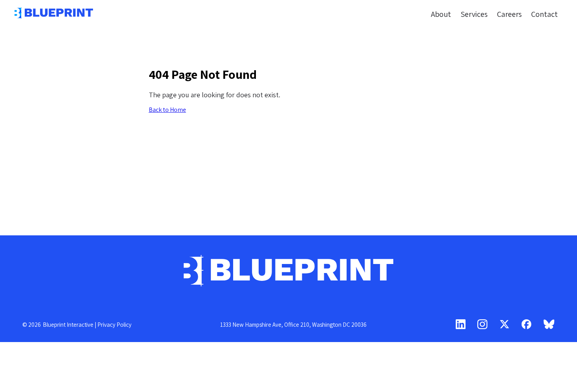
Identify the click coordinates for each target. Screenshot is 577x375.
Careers (509, 14)
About (441, 14)
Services (474, 14)
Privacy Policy (114, 324)
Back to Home (167, 110)
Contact (544, 14)
